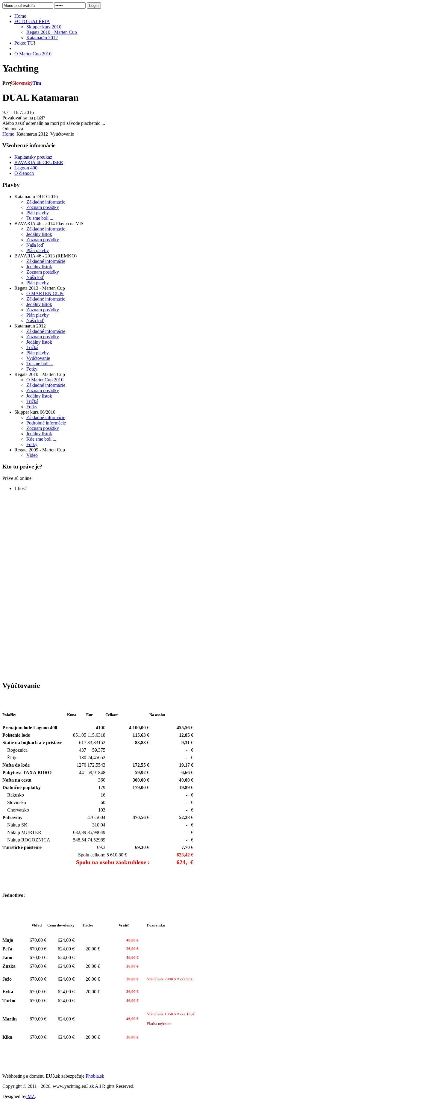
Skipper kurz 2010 (43, 26)
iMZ (30, 1096)
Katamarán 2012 (42, 37)
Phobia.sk (95, 1076)
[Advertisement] (26, 586)
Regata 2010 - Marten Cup (51, 32)
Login (93, 5)
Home (8, 134)
